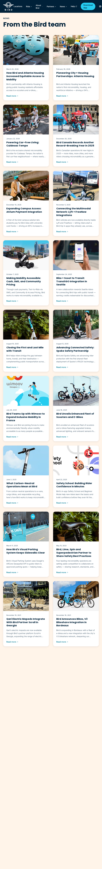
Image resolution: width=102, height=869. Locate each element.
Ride (28, 6)
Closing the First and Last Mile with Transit (25, 349)
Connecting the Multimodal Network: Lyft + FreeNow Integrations (73, 212)
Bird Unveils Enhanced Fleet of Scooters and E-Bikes (75, 415)
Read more (11, 96)
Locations (18, 6)
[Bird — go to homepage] (8, 6)
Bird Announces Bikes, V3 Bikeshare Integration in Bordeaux (72, 622)
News (62, 6)
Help (73, 6)
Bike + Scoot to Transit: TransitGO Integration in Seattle (71, 281)
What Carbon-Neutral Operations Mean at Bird (21, 485)
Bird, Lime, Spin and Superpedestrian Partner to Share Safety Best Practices (73, 553)
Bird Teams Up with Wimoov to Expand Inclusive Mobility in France (25, 417)
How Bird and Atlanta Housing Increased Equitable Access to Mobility (25, 76)
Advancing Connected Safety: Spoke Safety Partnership (75, 349)
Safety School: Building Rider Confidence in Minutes (74, 485)
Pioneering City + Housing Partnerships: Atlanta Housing (75, 74)
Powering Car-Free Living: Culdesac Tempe (22, 144)
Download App (88, 6)
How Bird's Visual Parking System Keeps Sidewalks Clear (25, 551)
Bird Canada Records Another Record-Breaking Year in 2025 (75, 144)
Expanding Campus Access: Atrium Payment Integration (24, 210)
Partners (50, 6)
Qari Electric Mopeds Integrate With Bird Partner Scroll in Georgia (25, 622)
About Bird (38, 6)
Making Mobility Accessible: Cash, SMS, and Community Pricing (23, 281)
